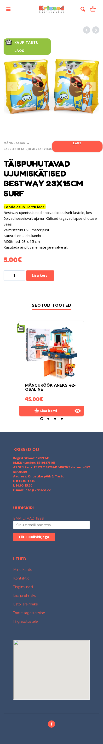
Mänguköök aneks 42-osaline (50, 387)
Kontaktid (21, 578)
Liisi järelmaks (24, 595)
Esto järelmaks (25, 604)
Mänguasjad (14, 143)
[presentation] (12, 86)
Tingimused (23, 587)
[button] (8, 9)
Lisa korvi (40, 275)
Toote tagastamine (29, 613)
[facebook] (51, 724)
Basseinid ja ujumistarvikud (28, 149)
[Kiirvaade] (77, 411)
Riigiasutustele (25, 621)
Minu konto (22, 569)
